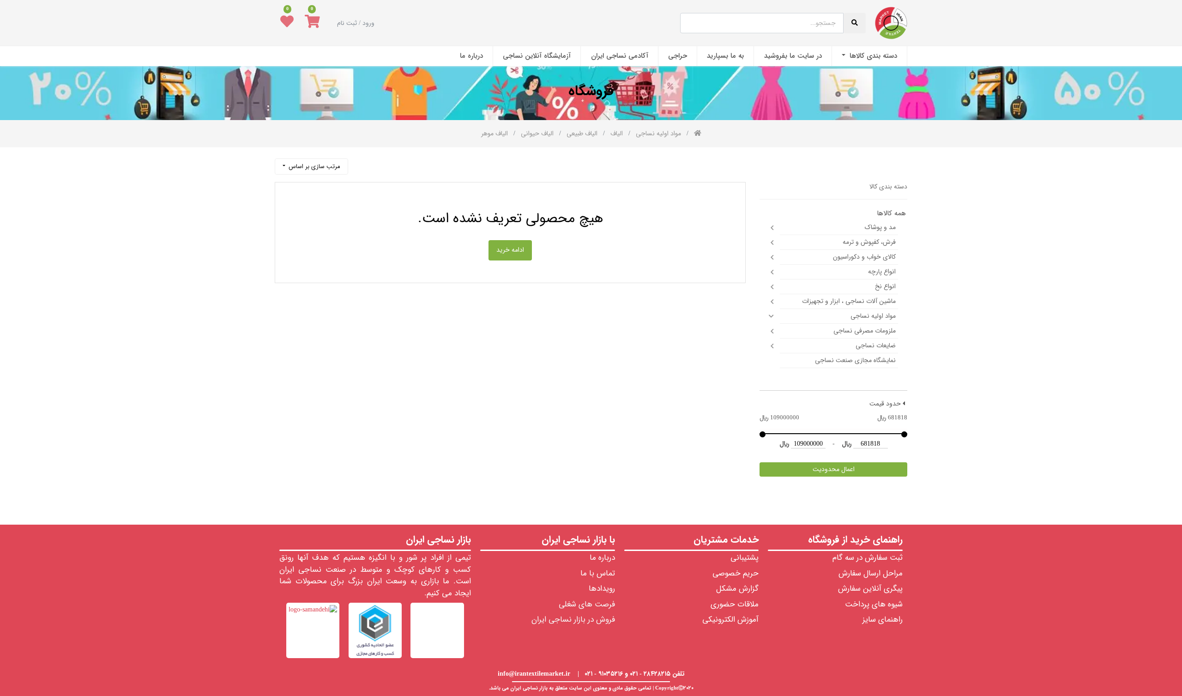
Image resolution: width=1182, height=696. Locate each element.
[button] (311, 166)
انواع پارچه (882, 271)
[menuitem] (869, 56)
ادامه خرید (510, 250)
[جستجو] (360, 162)
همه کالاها (891, 213)
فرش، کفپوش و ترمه (869, 242)
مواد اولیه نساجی (873, 316)
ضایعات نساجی (876, 345)
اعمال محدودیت (834, 469)
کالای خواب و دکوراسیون (864, 257)
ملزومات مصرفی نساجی (864, 331)
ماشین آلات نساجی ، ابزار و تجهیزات (849, 301)
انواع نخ (885, 286)
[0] (312, 23)
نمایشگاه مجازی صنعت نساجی (855, 360)
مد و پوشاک (880, 227)
